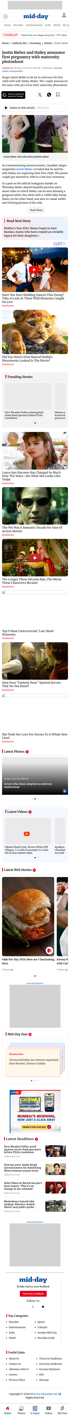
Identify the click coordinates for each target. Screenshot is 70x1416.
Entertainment (17, 1327)
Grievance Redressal (50, 1363)
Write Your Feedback (33, 1293)
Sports (41, 1321)
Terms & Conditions (50, 1358)
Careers (13, 1374)
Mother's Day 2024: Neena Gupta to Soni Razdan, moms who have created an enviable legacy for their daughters (33, 231)
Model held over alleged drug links (38, 35)
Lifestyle (42, 1327)
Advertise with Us (19, 1369)
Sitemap (44, 1379)
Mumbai (14, 1321)
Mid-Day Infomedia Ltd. (43, 1394)
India (12, 1332)
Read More (36, 210)
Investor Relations (49, 1369)
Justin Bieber (24, 169)
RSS (41, 1374)
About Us (14, 1358)
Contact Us (15, 1363)
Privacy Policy (17, 1379)
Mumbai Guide (46, 1337)
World (12, 1337)
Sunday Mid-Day (47, 1332)
